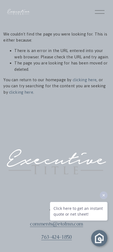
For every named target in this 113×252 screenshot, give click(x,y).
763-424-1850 (56, 237)
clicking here (85, 79)
